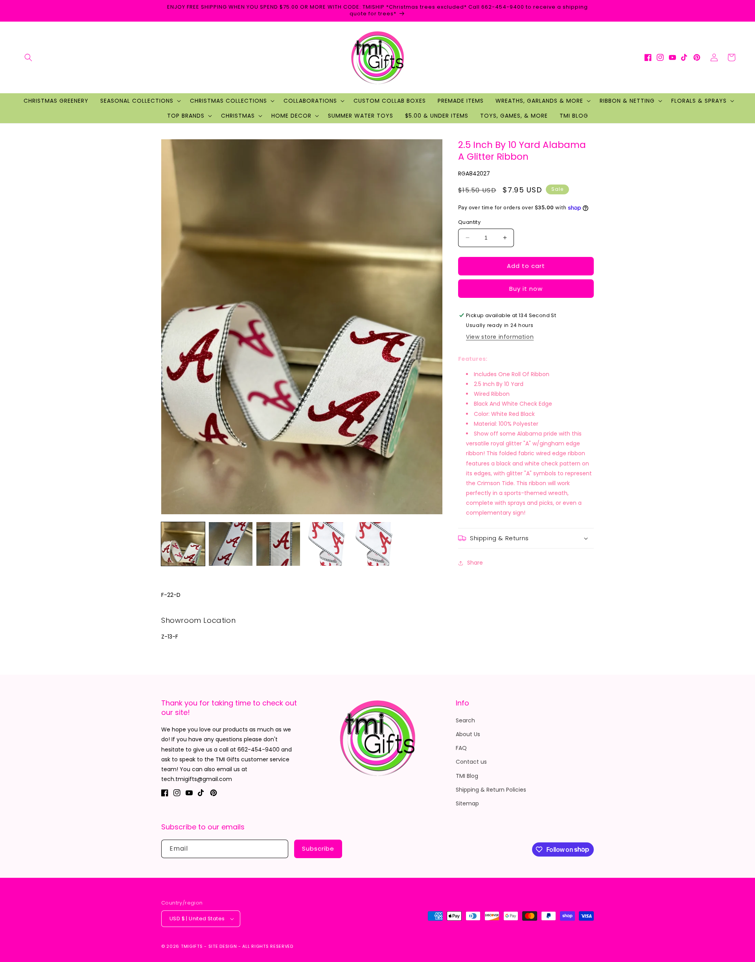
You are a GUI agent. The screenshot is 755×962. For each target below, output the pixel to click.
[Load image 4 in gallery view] (326, 544)
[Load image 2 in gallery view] (230, 544)
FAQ (461, 748)
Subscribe (318, 848)
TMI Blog (467, 776)
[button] (28, 57)
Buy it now (526, 288)
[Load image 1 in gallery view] (183, 544)
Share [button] (475, 563)
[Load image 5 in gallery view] (373, 544)
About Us (468, 734)
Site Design (222, 946)
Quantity (469, 222)
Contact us (471, 762)
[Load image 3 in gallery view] (278, 544)
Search (465, 720)
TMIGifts (192, 946)
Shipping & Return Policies (491, 790)
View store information (500, 337)
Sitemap (467, 803)
